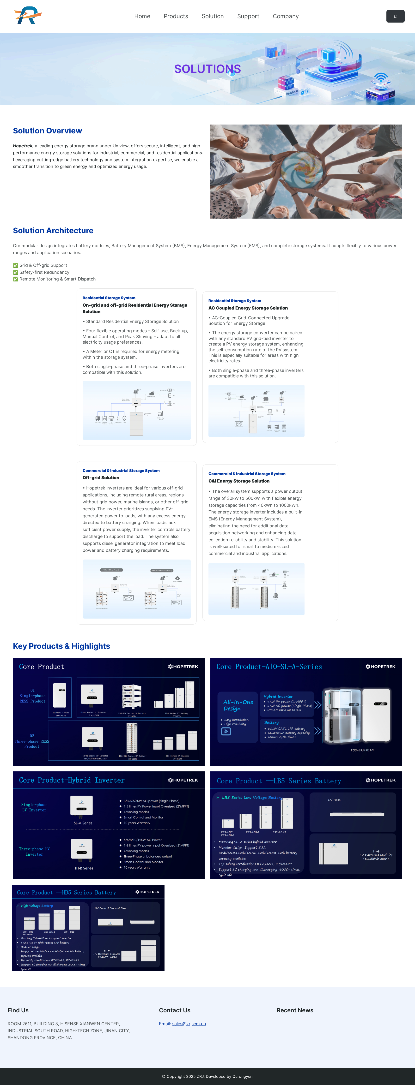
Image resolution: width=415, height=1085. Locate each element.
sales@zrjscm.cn (189, 1023)
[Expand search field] (395, 16)
